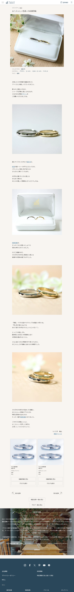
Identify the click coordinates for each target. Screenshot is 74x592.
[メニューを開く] (3, 2)
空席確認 (37, 550)
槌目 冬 (29, 162)
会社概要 (4, 571)
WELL (3, 580)
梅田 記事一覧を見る (37, 499)
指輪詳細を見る (23, 479)
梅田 (21, 8)
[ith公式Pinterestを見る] (39, 565)
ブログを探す (23, 483)
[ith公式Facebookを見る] (30, 565)
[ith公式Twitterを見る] (35, 565)
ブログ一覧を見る (37, 505)
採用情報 (39, 571)
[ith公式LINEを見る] (49, 565)
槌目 (13, 167)
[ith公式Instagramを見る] (25, 565)
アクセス (60, 550)
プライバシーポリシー (8, 575)
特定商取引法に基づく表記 (45, 575)
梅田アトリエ (58, 434)
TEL (13, 550)
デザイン (24, 94)
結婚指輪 (15, 243)
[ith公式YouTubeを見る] (44, 565)
